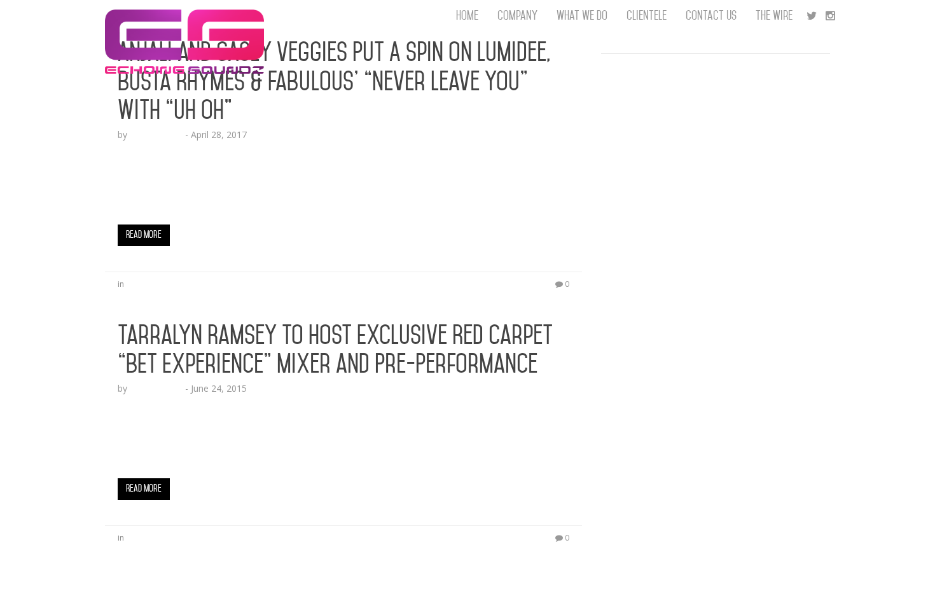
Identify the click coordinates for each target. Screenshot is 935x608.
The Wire (774, 15)
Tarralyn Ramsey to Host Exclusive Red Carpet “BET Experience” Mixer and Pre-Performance (335, 350)
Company (517, 15)
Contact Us (711, 15)
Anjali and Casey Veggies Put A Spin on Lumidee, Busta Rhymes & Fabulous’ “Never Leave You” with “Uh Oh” (334, 81)
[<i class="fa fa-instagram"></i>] (830, 16)
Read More (144, 234)
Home (467, 15)
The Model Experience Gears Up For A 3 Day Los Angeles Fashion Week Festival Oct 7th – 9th (702, 76)
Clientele (647, 15)
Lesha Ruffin (156, 134)
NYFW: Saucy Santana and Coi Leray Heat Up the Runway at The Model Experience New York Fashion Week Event (708, 127)
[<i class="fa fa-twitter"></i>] (811, 16)
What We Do (582, 15)
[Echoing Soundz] (184, 16)
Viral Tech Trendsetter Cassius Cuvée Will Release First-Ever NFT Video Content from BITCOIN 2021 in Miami (715, 292)
